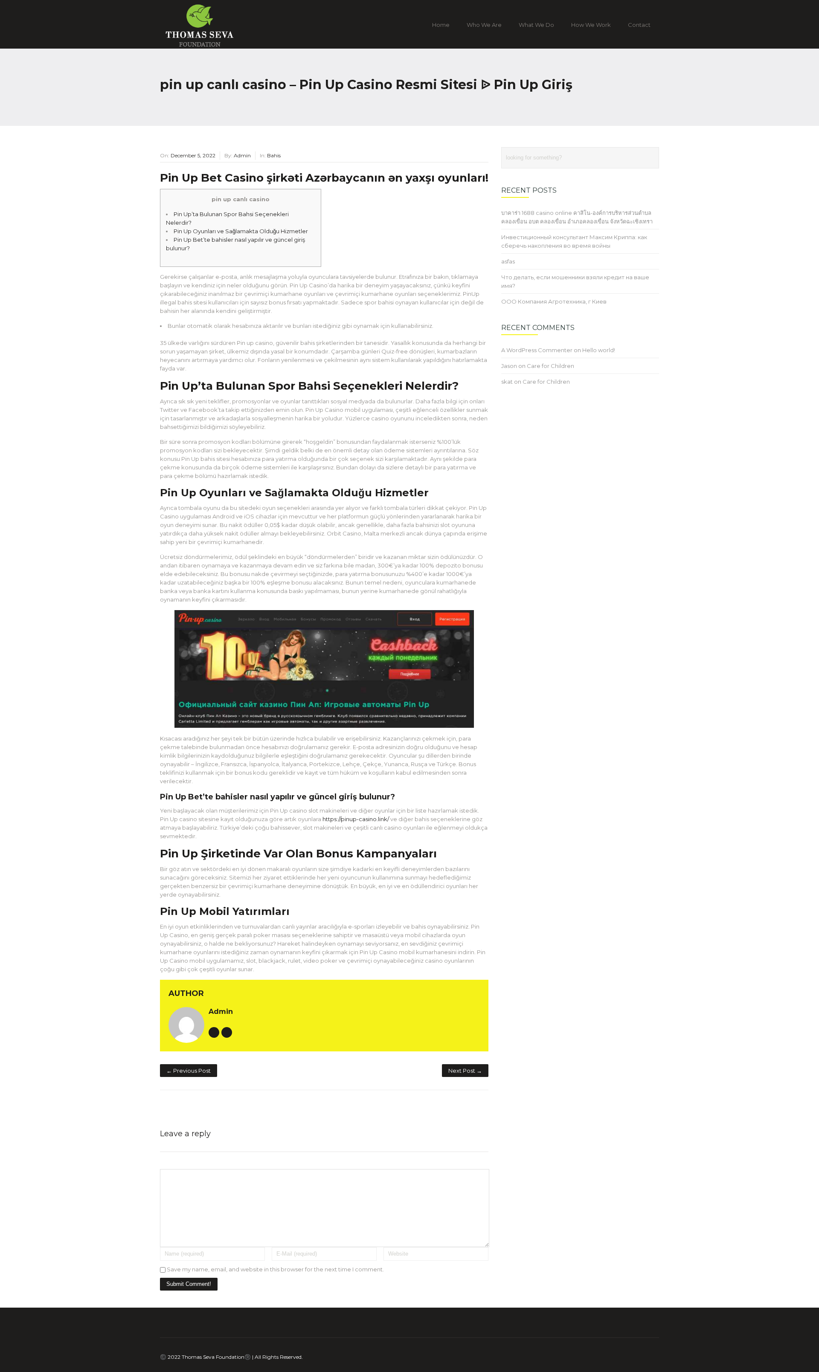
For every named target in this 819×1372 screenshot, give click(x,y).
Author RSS (226, 1032)
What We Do (536, 24)
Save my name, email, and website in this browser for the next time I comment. (275, 1269)
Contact (639, 24)
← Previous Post (188, 1070)
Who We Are (484, 24)
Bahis (274, 155)
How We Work (591, 24)
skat (507, 381)
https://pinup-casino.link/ (355, 819)
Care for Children (550, 365)
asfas (508, 261)
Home (441, 24)
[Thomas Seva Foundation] (216, 43)
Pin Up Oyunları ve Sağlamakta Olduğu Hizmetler (241, 231)
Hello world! (598, 350)
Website (214, 1032)
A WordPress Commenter (536, 350)
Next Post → (465, 1070)
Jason (509, 365)
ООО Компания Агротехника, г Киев (554, 301)
